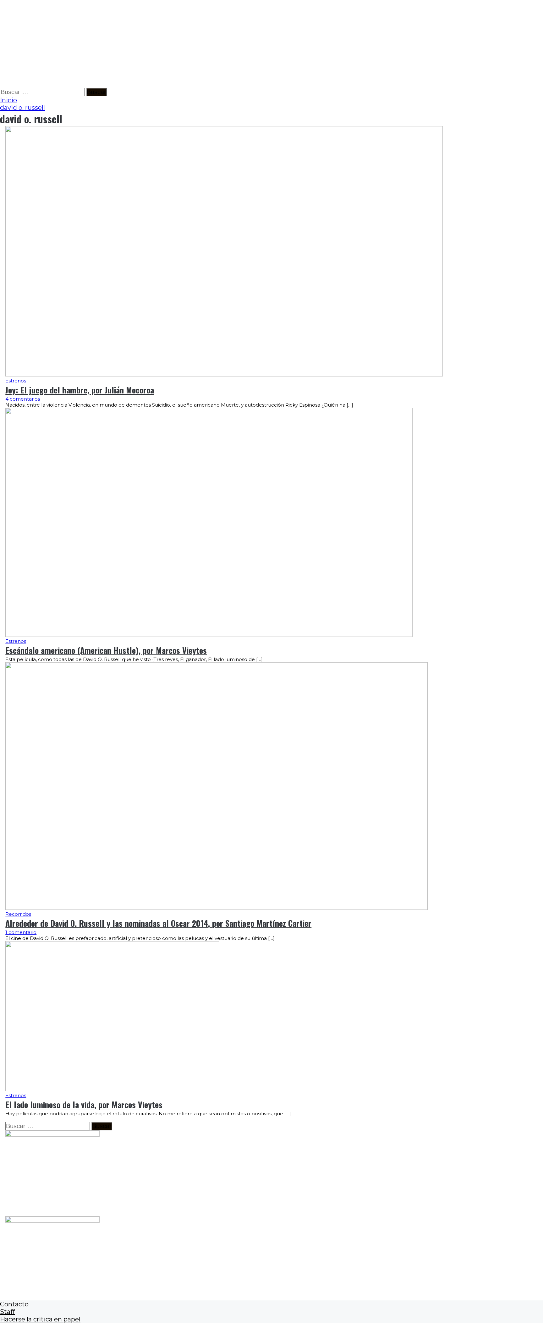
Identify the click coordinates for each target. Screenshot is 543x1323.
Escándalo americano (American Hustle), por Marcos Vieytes (106, 650)
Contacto (14, 1304)
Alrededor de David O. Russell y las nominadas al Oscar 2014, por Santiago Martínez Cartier (158, 923)
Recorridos (18, 914)
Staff (7, 1311)
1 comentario (20, 932)
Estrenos (15, 381)
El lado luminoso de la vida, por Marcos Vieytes (83, 1104)
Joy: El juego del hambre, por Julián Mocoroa (79, 390)
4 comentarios (22, 399)
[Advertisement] (188, 44)
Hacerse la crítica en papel (40, 1319)
